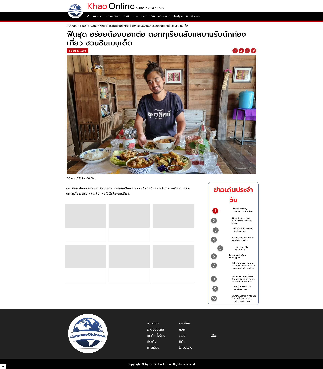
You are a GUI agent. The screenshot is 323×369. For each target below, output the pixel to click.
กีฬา (152, 16)
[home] (88, 16)
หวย (136, 16)
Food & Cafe (88, 26)
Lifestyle (177, 16)
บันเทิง (126, 16)
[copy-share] (253, 51)
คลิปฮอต (163, 16)
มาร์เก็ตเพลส (193, 16)
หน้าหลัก (72, 26)
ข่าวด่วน (97, 16)
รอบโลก (184, 323)
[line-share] (247, 51)
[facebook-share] (235, 51)
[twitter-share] (241, 50)
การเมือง (153, 347)
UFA (213, 335)
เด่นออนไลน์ (112, 16)
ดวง (144, 16)
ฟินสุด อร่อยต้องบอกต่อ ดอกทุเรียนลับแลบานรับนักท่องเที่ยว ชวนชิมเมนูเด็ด (144, 26)
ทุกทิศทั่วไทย (156, 335)
